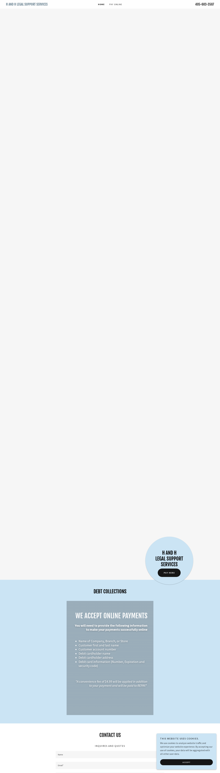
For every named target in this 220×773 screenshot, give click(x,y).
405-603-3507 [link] (204, 4)
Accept (186, 762)
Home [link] (101, 4)
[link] (32, 4)
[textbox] (110, 754)
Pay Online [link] (115, 4)
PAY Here (169, 572)
